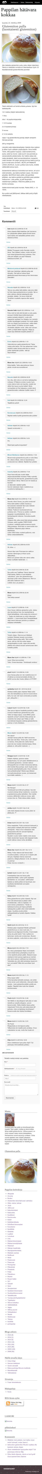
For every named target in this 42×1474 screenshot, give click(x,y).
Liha (9, 1238)
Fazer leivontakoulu (14, 1382)
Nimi (6, 1062)
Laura (9, 607)
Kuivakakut (11, 1227)
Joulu (9, 1205)
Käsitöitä (10, 1231)
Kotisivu (20, 1075)
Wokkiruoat (11, 1317)
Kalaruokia (11, 1212)
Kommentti (7, 1082)
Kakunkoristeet (13, 1210)
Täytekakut (11, 1300)
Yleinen (10, 1319)
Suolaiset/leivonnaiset (15, 1293)
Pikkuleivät (11, 1267)
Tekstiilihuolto (12, 1295)
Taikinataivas (12, 1373)
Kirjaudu (37, 2)
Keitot (9, 1220)
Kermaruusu (12, 413)
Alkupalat (11, 1193)
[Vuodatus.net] (9, 1468)
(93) (11, 1351)
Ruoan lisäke (12, 1279)
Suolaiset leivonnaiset (15, 1291)
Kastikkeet (11, 1215)
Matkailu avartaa (13, 1253)
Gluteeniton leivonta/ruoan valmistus (20, 1201)
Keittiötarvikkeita (13, 1222)
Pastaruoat (11, 1260)
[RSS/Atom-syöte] (14, 1403)
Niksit (9, 1257)
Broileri (10, 1198)
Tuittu (9, 570)
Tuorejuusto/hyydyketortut (16, 1298)
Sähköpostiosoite (14, 1068)
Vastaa (8, 242)
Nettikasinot (14, 2)
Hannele (10, 287)
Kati (9, 400)
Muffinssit (11, 1255)
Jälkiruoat (11, 1208)
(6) (10, 1339)
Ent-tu (10, 341)
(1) (10, 1337)
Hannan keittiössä (14, 1363)
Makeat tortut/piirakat (15, 1243)
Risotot (10, 1276)
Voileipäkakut (12, 1312)
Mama (9, 733)
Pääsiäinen (11, 1274)
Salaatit (10, 1284)
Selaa (23, 2)
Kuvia (9, 1392)
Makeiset (11, 1246)
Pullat (14, 211)
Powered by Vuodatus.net (32, 1471)
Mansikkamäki (12, 1370)
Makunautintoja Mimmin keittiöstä (19, 1368)
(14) (11, 1342)
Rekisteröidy (29, 2)
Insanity (10, 472)
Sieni (9, 1286)
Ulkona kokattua (13, 1302)
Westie (10, 1314)
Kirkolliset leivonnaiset (15, 1224)
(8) (10, 1335)
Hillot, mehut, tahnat (14, 1203)
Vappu (10, 1307)
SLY (9, 1281)
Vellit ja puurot (12, 1310)
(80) (11, 1347)
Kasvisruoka (12, 1217)
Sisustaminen (12, 1288)
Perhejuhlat (11, 1265)
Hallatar (10, 425)
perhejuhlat (11, 1324)
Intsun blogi (11, 1361)
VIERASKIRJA (12, 1305)
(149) (11, 1349)
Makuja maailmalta (14, 1248)
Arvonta (10, 1196)
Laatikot (10, 1234)
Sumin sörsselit (13, 1366)
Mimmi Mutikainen (14, 455)
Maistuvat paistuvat (14, 268)
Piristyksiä (11, 1269)
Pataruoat (11, 1262)
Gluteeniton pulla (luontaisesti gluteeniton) (19, 28)
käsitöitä (10, 1321)
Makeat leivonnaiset (14, 1241)
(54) (11, 1344)
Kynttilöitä (11, 1229)
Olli (9, 248)
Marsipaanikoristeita (14, 1250)
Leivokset (11, 1236)
